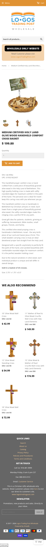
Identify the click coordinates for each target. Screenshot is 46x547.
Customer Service (26, 481)
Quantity (5, 150)
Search (23, 443)
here (36, 489)
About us (23, 446)
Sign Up (39, 512)
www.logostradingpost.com (23, 494)
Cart (42, 3)
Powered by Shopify (22, 526)
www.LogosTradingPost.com (23, 57)
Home (4, 66)
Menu (7, 3)
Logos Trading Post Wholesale (27, 523)
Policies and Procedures (23, 456)
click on (4, 545)
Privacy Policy (23, 452)
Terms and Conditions (23, 459)
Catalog (23, 449)
